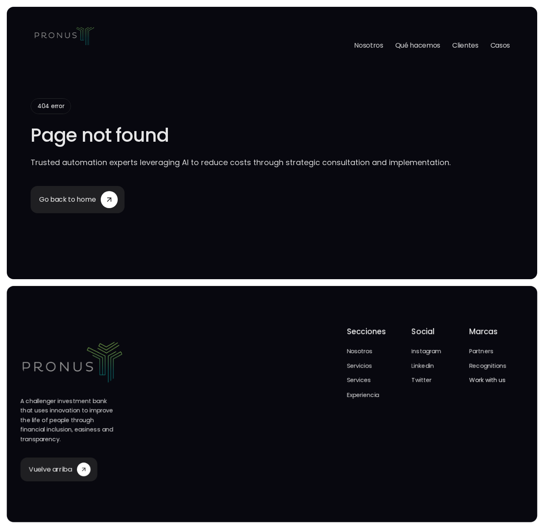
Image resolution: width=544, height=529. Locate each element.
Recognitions (488, 365)
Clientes (465, 45)
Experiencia (363, 395)
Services (359, 380)
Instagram (426, 351)
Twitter (421, 380)
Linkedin (422, 365)
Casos (500, 45)
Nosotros (368, 45)
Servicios (359, 365)
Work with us (487, 380)
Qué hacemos (417, 45)
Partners (481, 351)
